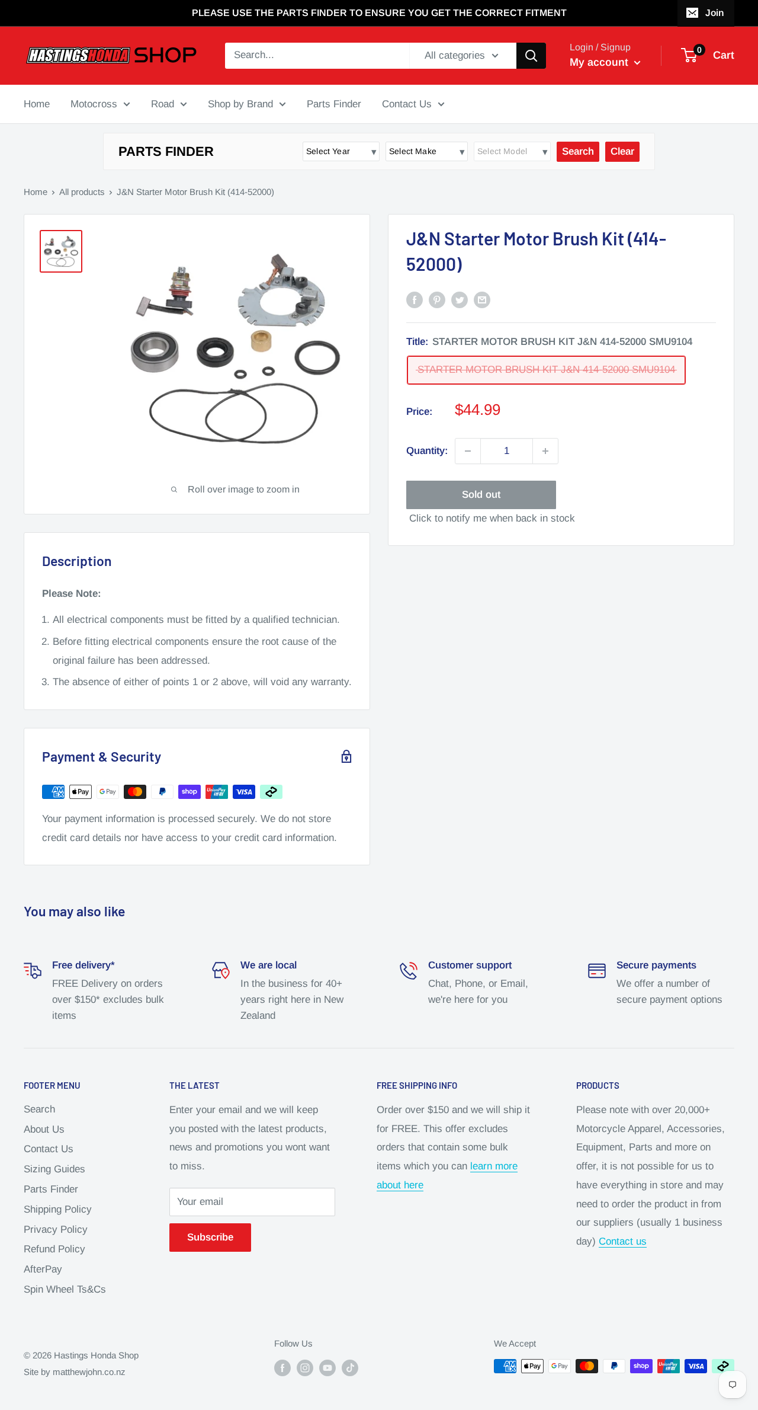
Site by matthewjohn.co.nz (75, 1372)
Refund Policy (54, 1249)
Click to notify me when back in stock (492, 518)
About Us (44, 1129)
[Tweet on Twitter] (459, 299)
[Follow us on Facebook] (282, 1367)
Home (37, 103)
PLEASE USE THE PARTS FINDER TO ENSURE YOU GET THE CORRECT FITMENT (379, 13)
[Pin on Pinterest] (437, 299)
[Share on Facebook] (414, 299)
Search (39, 1109)
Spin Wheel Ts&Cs (65, 1289)
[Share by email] (482, 299)
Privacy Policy (56, 1229)
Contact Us (407, 103)
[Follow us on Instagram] (305, 1367)
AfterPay (43, 1269)
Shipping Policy (58, 1209)
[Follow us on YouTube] (327, 1367)
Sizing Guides (54, 1169)
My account (600, 62)
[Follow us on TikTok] (350, 1367)
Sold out (481, 494)
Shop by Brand (240, 103)
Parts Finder (334, 103)
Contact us (623, 1241)
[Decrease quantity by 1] (467, 451)
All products (82, 192)
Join (714, 13)
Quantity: (427, 450)
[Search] (531, 56)
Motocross (93, 103)
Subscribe (210, 1237)
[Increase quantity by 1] (545, 451)
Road (162, 103)
